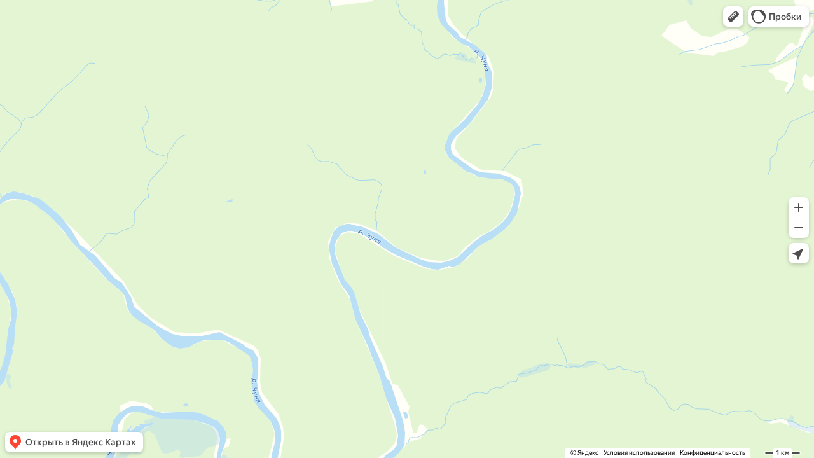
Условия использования (639, 452)
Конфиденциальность (712, 452)
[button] (733, 16)
